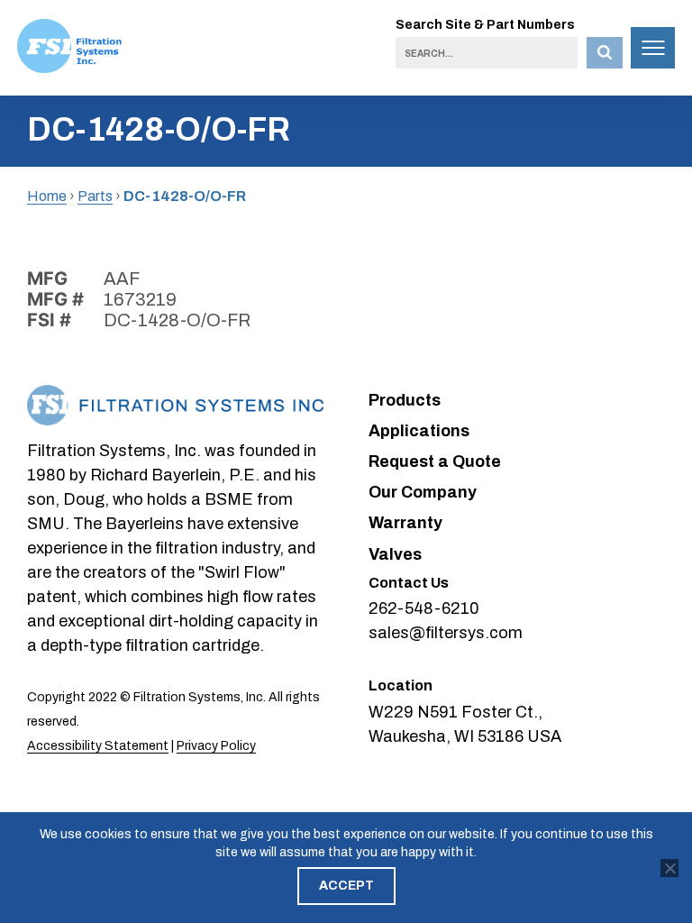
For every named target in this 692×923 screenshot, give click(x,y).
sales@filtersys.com (446, 633)
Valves (395, 554)
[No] (669, 868)
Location (400, 685)
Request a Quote (435, 461)
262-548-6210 (424, 608)
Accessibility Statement (97, 746)
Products (405, 400)
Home (47, 196)
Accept (346, 885)
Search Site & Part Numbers (485, 25)
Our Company (423, 492)
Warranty (405, 523)
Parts (95, 196)
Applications (419, 431)
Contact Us (409, 582)
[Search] (605, 53)
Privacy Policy (216, 746)
